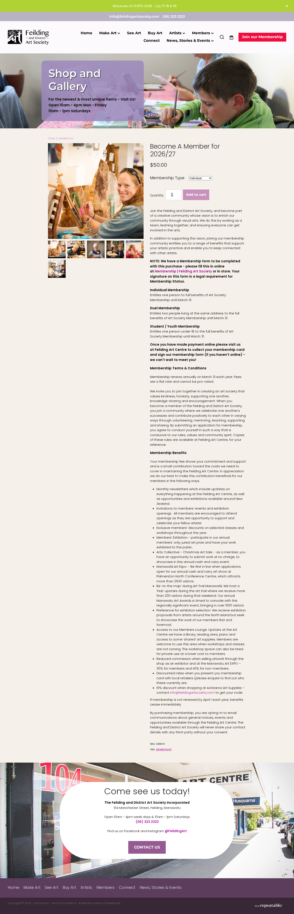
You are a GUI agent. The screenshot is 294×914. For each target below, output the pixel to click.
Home (86, 33)
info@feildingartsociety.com (134, 16)
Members (201, 33)
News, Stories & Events (189, 41)
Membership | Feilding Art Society (183, 271)
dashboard (41, 903)
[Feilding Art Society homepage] (35, 37)
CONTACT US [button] (147, 847)
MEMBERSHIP (65, 139)
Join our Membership (262, 37)
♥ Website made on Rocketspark (100, 903)
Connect (152, 41)
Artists (176, 33)
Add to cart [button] (196, 194)
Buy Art (155, 33)
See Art (134, 33)
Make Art (108, 33)
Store (51, 139)
